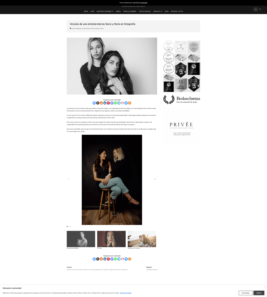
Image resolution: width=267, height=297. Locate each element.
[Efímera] (111, 239)
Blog (167, 11)
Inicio (86, 11)
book (73, 28)
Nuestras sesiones (104, 11)
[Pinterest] (108, 103)
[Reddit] (101, 103)
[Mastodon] (111, 103)
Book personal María (73, 248)
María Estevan (95, 28)
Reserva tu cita (177, 11)
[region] (133, 291)
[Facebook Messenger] (126, 103)
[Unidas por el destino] (142, 239)
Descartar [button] (144, 3)
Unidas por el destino (134, 248)
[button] (155, 179)
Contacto (156, 11)
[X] (97, 103)
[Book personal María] (81, 239)
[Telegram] (119, 103)
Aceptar (258, 293)
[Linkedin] (104, 103)
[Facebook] (94, 103)
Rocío (102, 28)
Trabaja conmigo (129, 11)
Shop (92, 11)
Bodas (118, 11)
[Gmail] (122, 103)
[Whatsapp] (115, 103)
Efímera (99, 248)
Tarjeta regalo (145, 11)
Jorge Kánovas (86, 28)
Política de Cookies (125, 293)
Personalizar (246, 293)
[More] (129, 103)
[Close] (265, 287)
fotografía (78, 28)
